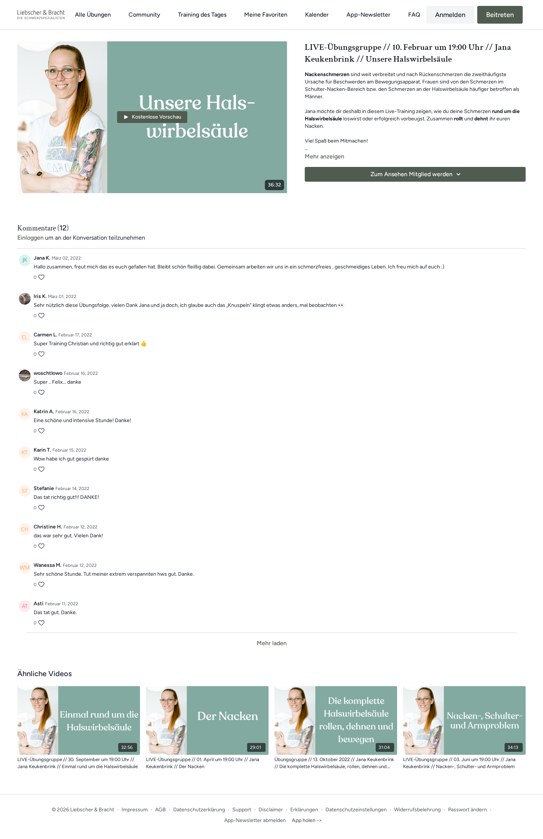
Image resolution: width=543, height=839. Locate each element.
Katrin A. (44, 411)
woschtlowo (48, 373)
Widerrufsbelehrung (417, 810)
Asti (39, 603)
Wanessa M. (47, 565)
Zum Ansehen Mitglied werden (411, 174)
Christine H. (48, 527)
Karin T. (42, 450)
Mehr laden (272, 643)
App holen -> (307, 820)
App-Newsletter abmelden (255, 820)
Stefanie (44, 488)
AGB (160, 810)
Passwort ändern (467, 810)
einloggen (30, 237)
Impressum (135, 810)
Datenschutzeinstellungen (356, 810)
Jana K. (42, 258)
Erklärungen (304, 810)
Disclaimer (271, 810)
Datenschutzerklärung (199, 810)
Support (241, 810)
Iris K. (40, 296)
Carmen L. (45, 335)
